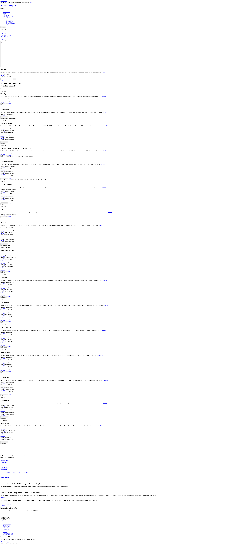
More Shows (3, 443)
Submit (14, 79)
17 (2, 36)
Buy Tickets (3, 115)
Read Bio (104, 72)
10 (2, 35)
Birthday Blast (8, 20)
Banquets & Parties (7, 10)
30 (1, 39)
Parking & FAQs (9, 22)
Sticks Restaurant (6, 12)
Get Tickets (3, 80)
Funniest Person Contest (8, 16)
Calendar (3, 27)
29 (10, 38)
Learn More (3, 488)
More (4, 19)
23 (1, 38)
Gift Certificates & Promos (11, 23)
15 (10, 35)
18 (4, 36)
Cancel (2, 512)
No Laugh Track (6, 17)
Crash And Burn (6, 15)
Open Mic (5, 14)
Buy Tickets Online (10, 21)
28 (9, 38)
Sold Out (2, 75)
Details (9, 103)
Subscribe (31, 2)
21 (9, 36)
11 (4, 35)
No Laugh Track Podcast (8, 534)
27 (7, 38)
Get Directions (3, 520)
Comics (4, 13)
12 (5, 35)
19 (5, 36)
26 (5, 38)
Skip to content (4, 1)
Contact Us (8, 24)
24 (2, 38)
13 (7, 35)
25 (4, 38)
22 (10, 36)
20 (7, 36)
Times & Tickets (4, 103)
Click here (18, 510)
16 (1, 36)
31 (2, 39)
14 (9, 35)
